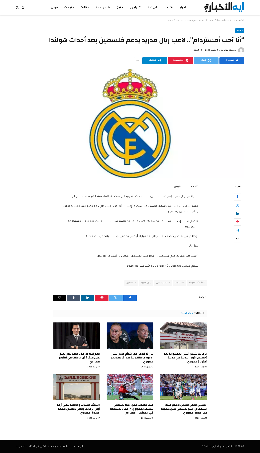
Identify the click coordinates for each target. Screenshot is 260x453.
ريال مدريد (146, 283)
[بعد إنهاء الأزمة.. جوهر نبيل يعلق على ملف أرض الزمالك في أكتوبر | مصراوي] (76, 335)
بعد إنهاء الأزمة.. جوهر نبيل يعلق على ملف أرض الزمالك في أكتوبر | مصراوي (79, 358)
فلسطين (131, 283)
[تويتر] (237, 205)
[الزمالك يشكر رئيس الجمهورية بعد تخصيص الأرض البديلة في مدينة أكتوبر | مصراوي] (183, 335)
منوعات (69, 7)
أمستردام (179, 283)
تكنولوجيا (135, 7)
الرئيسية (240, 20)
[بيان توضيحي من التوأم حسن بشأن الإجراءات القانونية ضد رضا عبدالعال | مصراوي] (130, 335)
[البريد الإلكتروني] (237, 238)
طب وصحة (103, 7)
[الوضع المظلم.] (18, 8)
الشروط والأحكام (37, 446)
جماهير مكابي (163, 283)
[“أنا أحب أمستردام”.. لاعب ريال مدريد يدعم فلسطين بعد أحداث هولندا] (130, 123)
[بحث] (23, 7)
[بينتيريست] (237, 221)
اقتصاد (168, 7)
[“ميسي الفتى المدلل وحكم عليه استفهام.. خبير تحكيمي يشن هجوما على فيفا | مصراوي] (183, 387)
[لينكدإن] (237, 213)
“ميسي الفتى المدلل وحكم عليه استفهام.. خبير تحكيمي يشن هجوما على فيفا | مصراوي (184, 409)
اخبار (183, 7)
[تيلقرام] (237, 230)
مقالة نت (224, 50)
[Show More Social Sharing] (137, 60)
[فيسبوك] (237, 196)
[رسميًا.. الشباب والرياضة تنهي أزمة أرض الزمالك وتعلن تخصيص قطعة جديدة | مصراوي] (76, 387)
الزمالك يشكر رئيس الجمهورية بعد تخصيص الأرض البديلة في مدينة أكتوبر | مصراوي (185, 358)
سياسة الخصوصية (60, 446)
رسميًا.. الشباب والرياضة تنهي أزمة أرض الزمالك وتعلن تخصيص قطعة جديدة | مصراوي (78, 409)
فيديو (54, 7)
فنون (119, 7)
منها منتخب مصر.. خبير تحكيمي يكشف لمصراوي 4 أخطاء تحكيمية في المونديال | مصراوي (131, 409)
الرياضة (153, 7)
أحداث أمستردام (197, 283)
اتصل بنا (20, 446)
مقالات (85, 7)
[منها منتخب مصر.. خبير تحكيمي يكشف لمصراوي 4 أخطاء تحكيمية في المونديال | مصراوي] (130, 387)
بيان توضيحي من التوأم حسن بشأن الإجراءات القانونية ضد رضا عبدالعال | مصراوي (131, 358)
